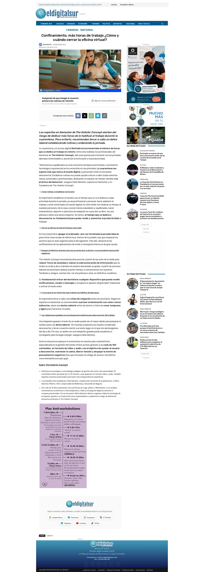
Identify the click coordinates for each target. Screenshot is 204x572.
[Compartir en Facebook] (78, 115)
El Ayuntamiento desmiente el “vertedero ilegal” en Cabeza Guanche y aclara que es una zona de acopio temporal (152, 285)
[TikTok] (105, 564)
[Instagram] (92, 564)
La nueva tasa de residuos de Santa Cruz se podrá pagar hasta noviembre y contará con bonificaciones (152, 215)
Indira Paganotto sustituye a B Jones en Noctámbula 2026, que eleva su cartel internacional (152, 300)
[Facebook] (86, 564)
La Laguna (143, 323)
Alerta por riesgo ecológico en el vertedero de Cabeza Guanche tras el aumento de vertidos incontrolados (152, 315)
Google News (57, 517)
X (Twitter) (107, 517)
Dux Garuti (47, 44)
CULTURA (143, 165)
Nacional (86, 29)
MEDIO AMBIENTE (145, 278)
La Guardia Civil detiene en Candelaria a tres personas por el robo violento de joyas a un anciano (152, 185)
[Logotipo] (57, 13)
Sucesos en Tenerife (147, 150)
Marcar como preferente (105, 101)
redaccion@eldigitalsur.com (107, 557)
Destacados (144, 337)
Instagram (91, 517)
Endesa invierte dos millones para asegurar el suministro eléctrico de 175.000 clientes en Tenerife (151, 344)
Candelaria (144, 179)
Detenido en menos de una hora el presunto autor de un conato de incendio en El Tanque (152, 156)
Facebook (75, 517)
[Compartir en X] (84, 115)
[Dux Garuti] (41, 44)
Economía (143, 209)
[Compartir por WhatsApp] (91, 115)
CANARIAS (72, 29)
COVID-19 (50, 536)
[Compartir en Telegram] (97, 115)
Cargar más (145, 225)
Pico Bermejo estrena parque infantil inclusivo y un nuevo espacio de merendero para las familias (152, 329)
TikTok (96, 523)
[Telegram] (99, 564)
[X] (111, 564)
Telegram (67, 523)
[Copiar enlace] (104, 115)
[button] (162, 23)
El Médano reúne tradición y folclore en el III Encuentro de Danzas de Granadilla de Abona (152, 171)
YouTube (82, 523)
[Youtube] (117, 564)
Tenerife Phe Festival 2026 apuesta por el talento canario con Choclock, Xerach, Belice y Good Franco (152, 200)
